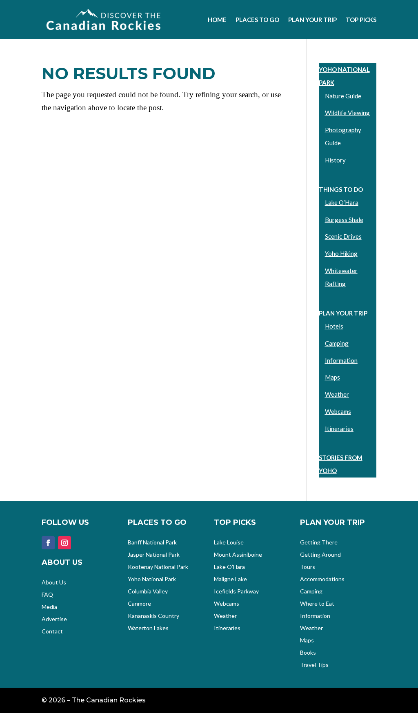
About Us (54, 583)
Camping (337, 343)
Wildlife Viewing (347, 112)
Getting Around (320, 555)
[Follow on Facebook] (48, 542)
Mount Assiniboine (238, 555)
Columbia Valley (148, 592)
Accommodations (322, 579)
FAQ (47, 595)
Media (49, 607)
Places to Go (257, 19)
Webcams (338, 411)
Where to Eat (317, 604)
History (335, 160)
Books (308, 653)
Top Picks (361, 19)
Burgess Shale (344, 219)
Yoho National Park (152, 579)
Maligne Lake (230, 579)
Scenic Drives (343, 236)
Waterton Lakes (148, 628)
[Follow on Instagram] (64, 542)
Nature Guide (343, 96)
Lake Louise (229, 543)
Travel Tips (314, 665)
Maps (332, 377)
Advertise (54, 619)
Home (217, 19)
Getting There (319, 543)
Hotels (334, 326)
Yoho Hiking (341, 253)
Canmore (139, 604)
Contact (52, 632)
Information (341, 360)
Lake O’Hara (341, 202)
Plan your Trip (312, 19)
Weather (337, 394)
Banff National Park (152, 543)
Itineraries (339, 428)
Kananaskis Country (153, 616)
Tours (307, 567)
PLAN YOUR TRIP (343, 313)
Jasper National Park (154, 555)
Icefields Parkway (236, 592)
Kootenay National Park (158, 567)
